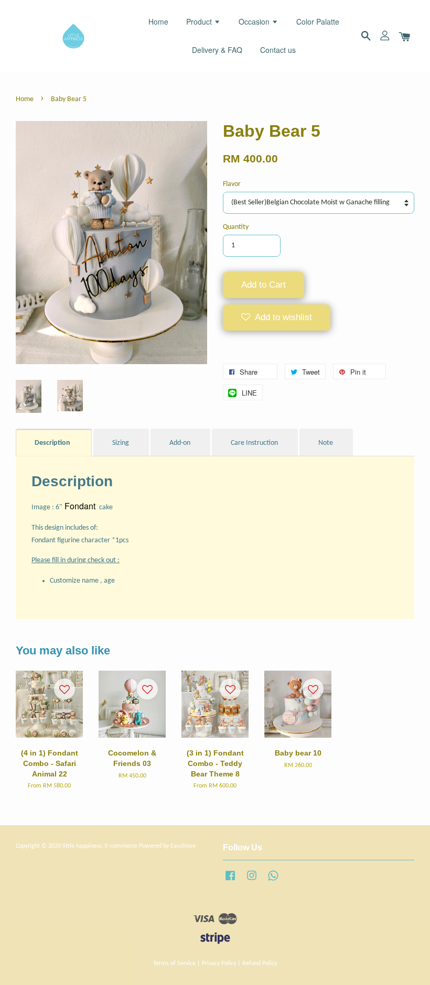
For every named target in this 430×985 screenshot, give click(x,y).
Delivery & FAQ (217, 50)
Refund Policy (259, 963)
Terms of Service (174, 963)
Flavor (232, 184)
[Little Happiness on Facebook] (230, 881)
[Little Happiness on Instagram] (251, 881)
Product (200, 21)
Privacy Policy (219, 963)
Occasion (255, 21)
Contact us (278, 50)
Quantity (236, 227)
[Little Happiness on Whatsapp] (273, 881)
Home (158, 21)
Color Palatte (317, 21)
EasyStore (183, 846)
